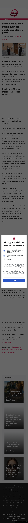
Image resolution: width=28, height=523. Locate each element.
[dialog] (14, 261)
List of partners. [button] (21, 268)
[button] (14, 259)
